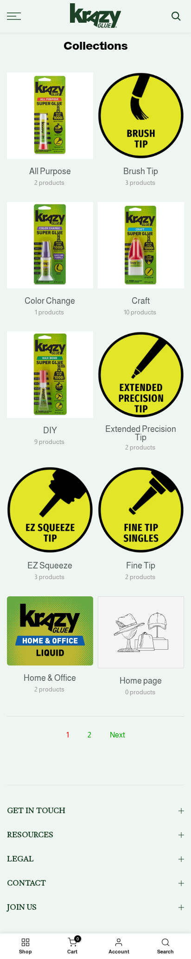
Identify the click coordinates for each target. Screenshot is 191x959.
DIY (50, 430)
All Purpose (50, 171)
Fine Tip (140, 565)
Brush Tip (140, 171)
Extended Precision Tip (140, 433)
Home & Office (50, 678)
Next (117, 735)
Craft (141, 301)
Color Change (50, 301)
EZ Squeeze (49, 565)
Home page (141, 680)
